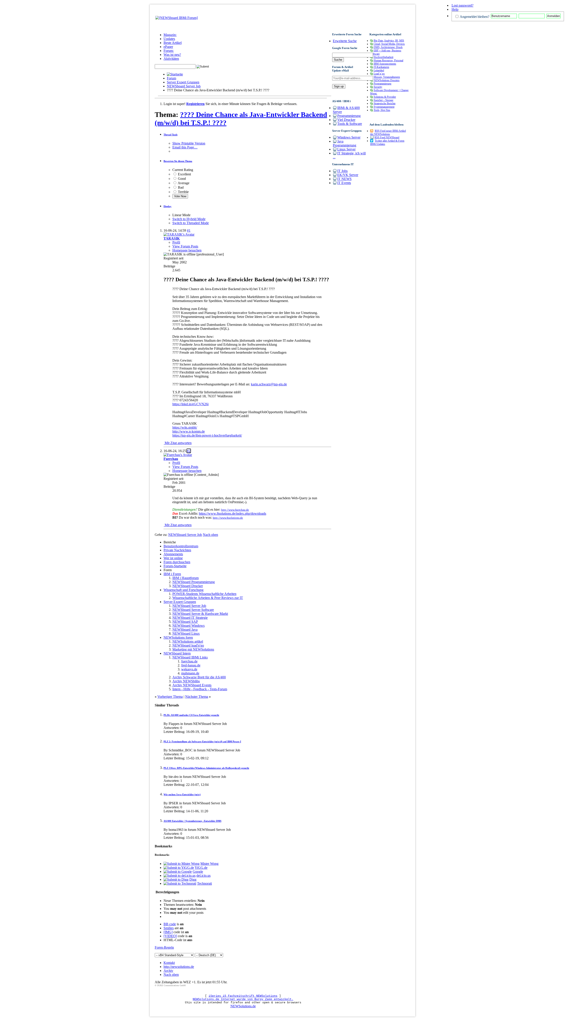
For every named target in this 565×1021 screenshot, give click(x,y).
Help (455, 9)
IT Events (344, 183)
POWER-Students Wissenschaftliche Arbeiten (204, 594)
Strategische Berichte (385, 103)
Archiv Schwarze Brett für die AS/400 (199, 677)
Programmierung (349, 116)
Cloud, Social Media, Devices (389, 43)
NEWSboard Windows (188, 625)
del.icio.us (203, 875)
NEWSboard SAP (185, 621)
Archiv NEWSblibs (186, 681)
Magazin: (170, 35)
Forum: (169, 51)
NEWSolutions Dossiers (386, 80)
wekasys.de (189, 669)
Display (167, 206)
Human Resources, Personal (388, 60)
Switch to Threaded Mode (190, 223)
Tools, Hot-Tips (382, 110)
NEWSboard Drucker (187, 586)
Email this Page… (185, 147)
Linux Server (346, 149)
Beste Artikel (173, 43)
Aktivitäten (171, 58)
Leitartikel (379, 70)
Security (378, 86)
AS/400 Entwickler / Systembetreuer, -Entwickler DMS (192, 821)
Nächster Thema (196, 696)
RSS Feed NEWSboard (387, 137)
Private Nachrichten (177, 550)
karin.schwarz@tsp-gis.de (269, 384)
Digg (192, 879)
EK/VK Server (347, 175)
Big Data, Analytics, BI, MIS (389, 40)
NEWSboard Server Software (193, 610)
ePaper (168, 47)
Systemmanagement (384, 106)
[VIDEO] (170, 936)
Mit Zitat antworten (178, 443)
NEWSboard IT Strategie (190, 617)
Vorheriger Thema (170, 696)
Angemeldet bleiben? (474, 17)
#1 (188, 230)
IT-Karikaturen (381, 67)
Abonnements (173, 554)
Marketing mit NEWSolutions (193, 649)
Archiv (168, 970)
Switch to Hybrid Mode (188, 219)
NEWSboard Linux (186, 633)
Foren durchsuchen (177, 562)
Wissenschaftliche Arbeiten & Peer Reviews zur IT (207, 598)
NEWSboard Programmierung (193, 582)
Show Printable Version (188, 143)
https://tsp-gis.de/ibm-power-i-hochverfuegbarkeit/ (207, 435)
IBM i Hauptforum (185, 578)
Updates (169, 39)
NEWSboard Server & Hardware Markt (200, 614)
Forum (171, 78)
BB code (170, 924)
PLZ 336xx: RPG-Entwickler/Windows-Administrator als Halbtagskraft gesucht (206, 768)
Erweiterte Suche (345, 41)
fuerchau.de (189, 661)
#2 (188, 451)
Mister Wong (209, 863)
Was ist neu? (172, 54)
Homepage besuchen (187, 250)
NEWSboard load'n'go (188, 645)
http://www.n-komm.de (188, 431)
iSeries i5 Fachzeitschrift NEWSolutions (243, 996)
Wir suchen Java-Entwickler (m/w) (182, 794)
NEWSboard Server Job (184, 86)
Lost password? (462, 5)
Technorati (204, 883)
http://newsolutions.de (179, 966)
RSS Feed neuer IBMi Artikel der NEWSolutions (388, 132)
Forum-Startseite (175, 566)
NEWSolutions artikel (187, 641)
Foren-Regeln (164, 947)
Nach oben (210, 535)
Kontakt (169, 963)
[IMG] (168, 932)
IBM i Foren (172, 574)
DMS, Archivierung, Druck (388, 47)
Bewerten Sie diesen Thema (178, 161)
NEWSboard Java (185, 629)
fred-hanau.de (190, 665)
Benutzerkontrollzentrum (181, 546)
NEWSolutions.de (243, 1006)
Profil (176, 242)
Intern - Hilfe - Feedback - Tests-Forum (199, 689)
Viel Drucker (346, 120)
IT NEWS (344, 179)
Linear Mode (181, 215)
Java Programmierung (344, 143)
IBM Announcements (385, 63)
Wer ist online (173, 558)
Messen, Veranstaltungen (387, 77)
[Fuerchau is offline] (178, 455)
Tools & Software (349, 124)
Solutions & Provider (385, 96)
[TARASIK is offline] (179, 234)
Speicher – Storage (383, 100)
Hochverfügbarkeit (383, 57)
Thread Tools (170, 134)
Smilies (169, 928)
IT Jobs (342, 171)
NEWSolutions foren (178, 637)
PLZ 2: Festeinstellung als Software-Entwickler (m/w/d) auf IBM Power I (202, 741)
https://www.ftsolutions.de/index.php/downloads (232, 513)
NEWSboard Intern (177, 653)
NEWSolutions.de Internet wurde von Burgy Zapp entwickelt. (243, 999)
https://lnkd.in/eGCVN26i (190, 404)
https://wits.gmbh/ (184, 427)
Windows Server (348, 137)
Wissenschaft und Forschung (183, 590)
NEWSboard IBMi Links (190, 657)
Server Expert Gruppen (183, 82)
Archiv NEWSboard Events (191, 685)
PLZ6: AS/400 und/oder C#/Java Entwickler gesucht (191, 715)
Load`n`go (379, 73)
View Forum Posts (185, 246)
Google (198, 871)
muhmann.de (190, 673)
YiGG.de (201, 867)
